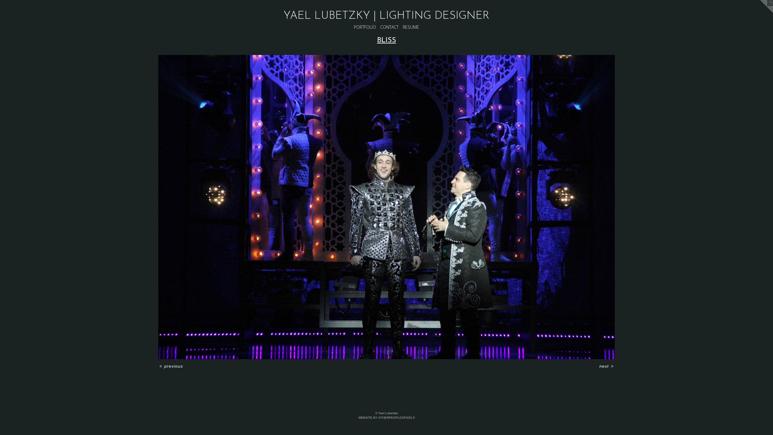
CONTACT (389, 27)
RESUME (411, 27)
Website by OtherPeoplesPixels (386, 417)
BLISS (386, 40)
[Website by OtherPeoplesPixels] (761, 12)
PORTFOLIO (365, 27)
